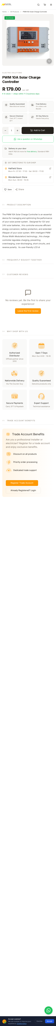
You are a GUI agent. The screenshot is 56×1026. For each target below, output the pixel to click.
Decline (39, 1021)
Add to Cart (39, 130)
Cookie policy (22, 1024)
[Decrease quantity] (5, 130)
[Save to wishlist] (49, 61)
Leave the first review (28, 311)
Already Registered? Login (23, 490)
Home (4, 12)
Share (21, 189)
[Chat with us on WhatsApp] (48, 1010)
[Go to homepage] (3, 4)
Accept (49, 1021)
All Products (14, 12)
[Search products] (38, 4)
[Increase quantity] (17, 130)
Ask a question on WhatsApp (29, 139)
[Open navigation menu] (51, 4)
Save (10, 189)
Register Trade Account (22, 483)
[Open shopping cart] (44, 4)
